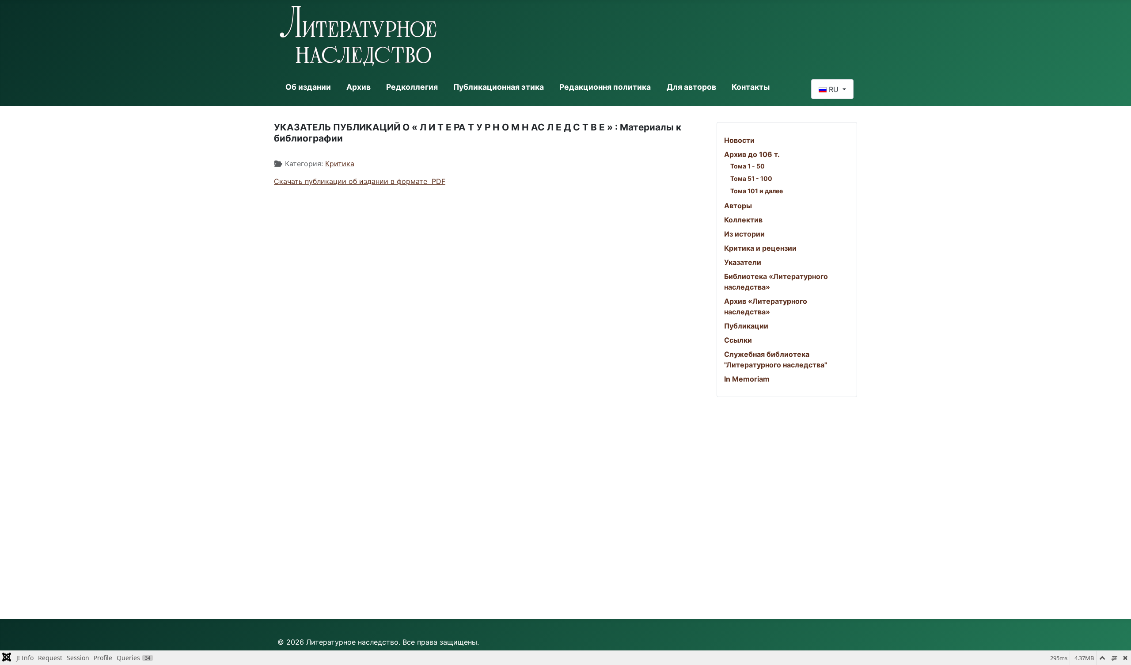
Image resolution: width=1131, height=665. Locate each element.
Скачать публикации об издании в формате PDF (359, 181)
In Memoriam (747, 379)
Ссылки (738, 340)
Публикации (746, 325)
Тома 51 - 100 (751, 178)
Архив (358, 87)
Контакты (751, 87)
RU (834, 89)
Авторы (738, 205)
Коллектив (743, 219)
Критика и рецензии (760, 248)
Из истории (744, 233)
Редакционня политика (605, 87)
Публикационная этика (498, 87)
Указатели (742, 262)
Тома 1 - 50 (747, 166)
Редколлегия (412, 87)
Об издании (308, 87)
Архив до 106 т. (752, 154)
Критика (339, 163)
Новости (739, 140)
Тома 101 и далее (756, 191)
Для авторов (691, 87)
